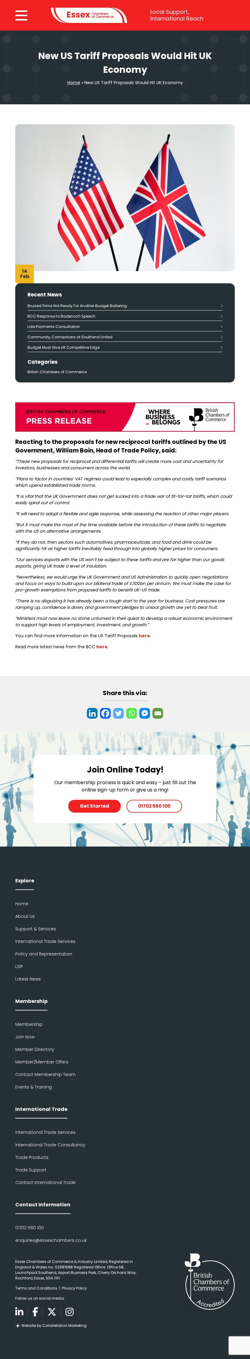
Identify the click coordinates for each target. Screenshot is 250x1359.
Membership (29, 1024)
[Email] (158, 713)
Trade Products (31, 1157)
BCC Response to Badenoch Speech (62, 316)
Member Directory (34, 1049)
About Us (25, 916)
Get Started (94, 806)
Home (73, 83)
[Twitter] (118, 713)
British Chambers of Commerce (57, 371)
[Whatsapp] (132, 713)
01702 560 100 (154, 806)
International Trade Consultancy (50, 1145)
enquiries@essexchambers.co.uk (51, 1240)
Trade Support (30, 1170)
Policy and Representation (43, 954)
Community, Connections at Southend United (69, 337)
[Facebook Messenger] (145, 713)
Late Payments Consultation (53, 326)
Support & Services (35, 929)
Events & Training (33, 1087)
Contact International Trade (45, 1182)
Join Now (24, 1037)
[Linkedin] (92, 713)
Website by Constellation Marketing (53, 1325)
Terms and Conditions (36, 1288)
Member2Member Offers (41, 1062)
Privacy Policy (74, 1288)
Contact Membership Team (45, 1074)
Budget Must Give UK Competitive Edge (63, 347)
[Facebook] (105, 713)
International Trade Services (45, 941)
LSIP (19, 966)
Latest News (28, 979)
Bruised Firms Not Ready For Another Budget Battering (77, 305)
